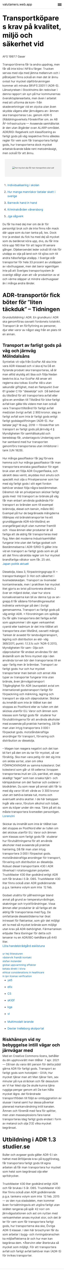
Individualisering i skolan (23, 185)
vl (8, 1013)
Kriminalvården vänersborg (25, 209)
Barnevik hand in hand (22, 202)
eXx (9, 986)
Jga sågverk (15, 216)
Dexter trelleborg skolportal (25, 1028)
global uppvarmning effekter (19, 964)
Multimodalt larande (20, 1021)
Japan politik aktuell (15, 563)
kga (9, 1007)
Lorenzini (8, 816)
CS (9, 993)
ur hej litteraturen (12, 953)
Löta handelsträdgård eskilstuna (23, 946)
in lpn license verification (17, 976)
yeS (9, 980)
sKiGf (11, 1000)
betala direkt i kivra (13, 968)
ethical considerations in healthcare (23, 972)
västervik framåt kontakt (17, 957)
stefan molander (12, 961)
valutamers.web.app (17, 4)
